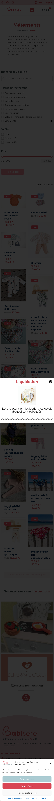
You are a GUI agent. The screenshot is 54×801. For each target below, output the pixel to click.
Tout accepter (27, 779)
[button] (50, 763)
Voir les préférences (27, 793)
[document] (27, 400)
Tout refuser (27, 786)
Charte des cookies (15, 798)
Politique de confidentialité (35, 798)
